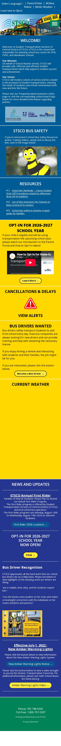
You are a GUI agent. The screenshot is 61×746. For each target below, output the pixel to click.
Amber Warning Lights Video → (30, 685)
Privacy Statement (30, 722)
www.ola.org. (33, 678)
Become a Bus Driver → (30, 373)
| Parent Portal (33, 3)
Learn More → (30, 280)
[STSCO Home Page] (20, 24)
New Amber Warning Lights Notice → (31, 664)
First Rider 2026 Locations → (30, 524)
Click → (30, 555)
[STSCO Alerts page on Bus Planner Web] (30, 303)
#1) (29, 193)
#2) (28, 203)
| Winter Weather (42, 7)
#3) (28, 212)
